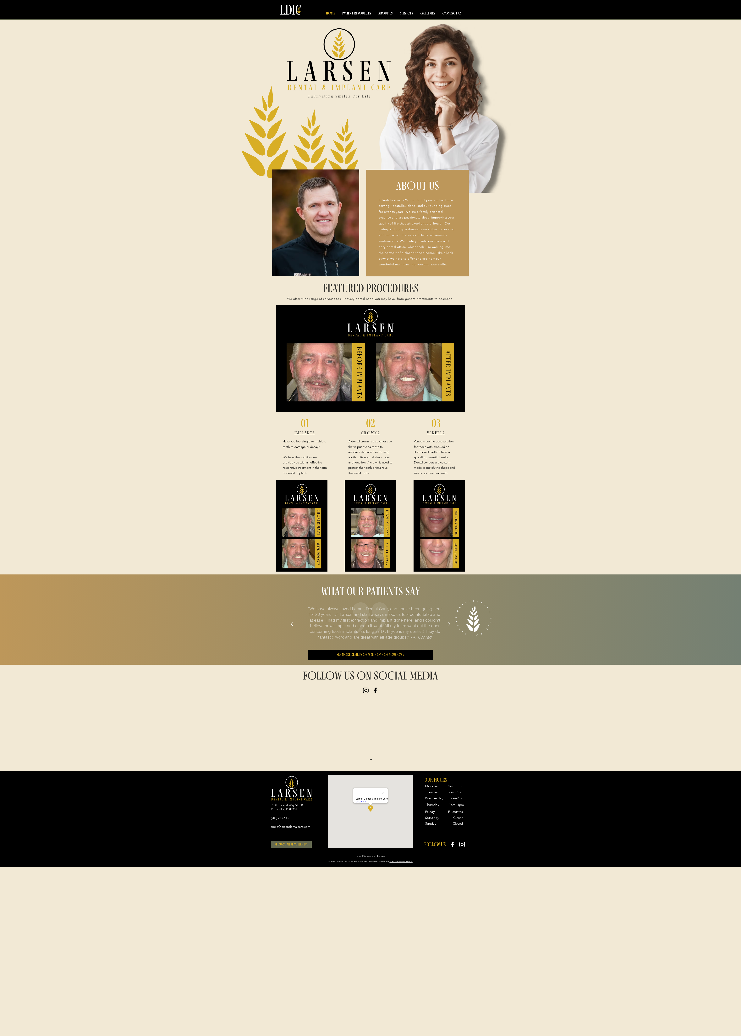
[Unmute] (287, 406)
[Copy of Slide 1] (365, 639)
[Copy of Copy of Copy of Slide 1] (375, 639)
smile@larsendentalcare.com (290, 903)
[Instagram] (366, 690)
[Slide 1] (360, 639)
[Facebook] (375, 690)
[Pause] (280, 406)
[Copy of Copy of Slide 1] (370, 639)
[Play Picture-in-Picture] (453, 406)
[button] (356, 13)
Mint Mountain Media (400, 938)
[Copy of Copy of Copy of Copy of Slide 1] (380, 639)
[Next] (448, 624)
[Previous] (291, 624)
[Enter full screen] (459, 406)
